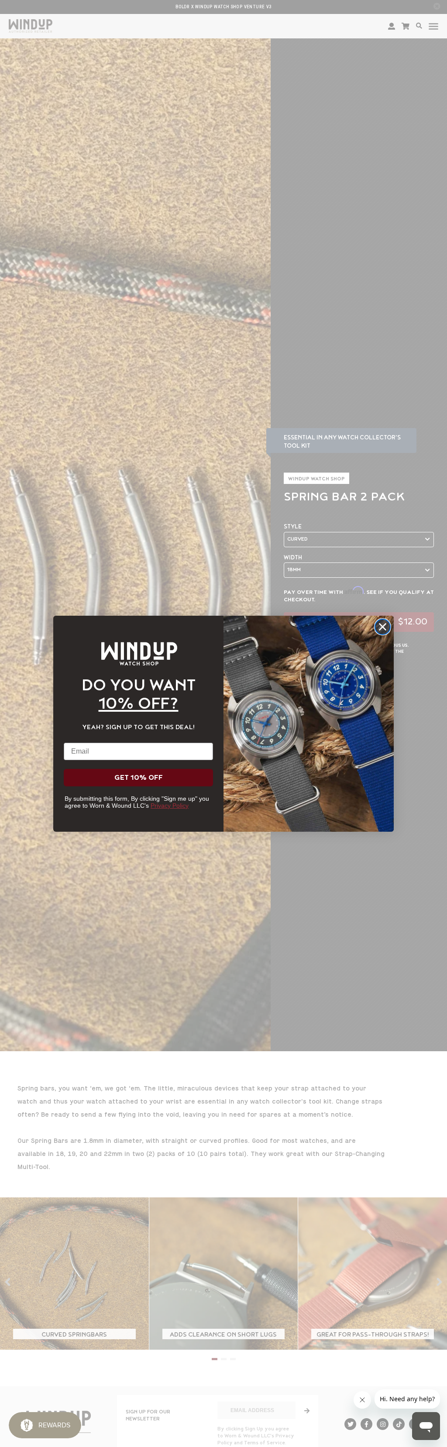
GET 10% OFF (138, 777)
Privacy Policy (170, 805)
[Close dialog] (382, 626)
